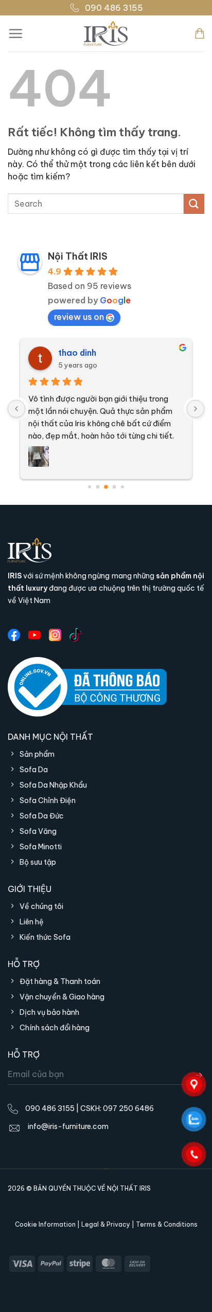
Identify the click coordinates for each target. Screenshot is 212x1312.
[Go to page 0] (89, 486)
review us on (79, 317)
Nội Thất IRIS (78, 256)
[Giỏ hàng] (199, 33)
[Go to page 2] (106, 487)
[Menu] (15, 33)
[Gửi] (194, 204)
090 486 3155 (114, 8)
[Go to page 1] (98, 487)
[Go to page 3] (114, 487)
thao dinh (77, 353)
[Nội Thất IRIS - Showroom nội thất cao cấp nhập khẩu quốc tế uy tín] (106, 33)
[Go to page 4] (122, 486)
